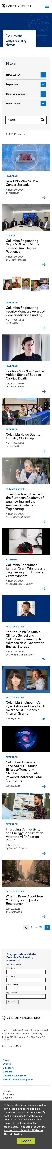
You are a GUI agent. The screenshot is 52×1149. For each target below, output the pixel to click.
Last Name (10, 976)
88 (41, 926)
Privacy (7, 1091)
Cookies (7, 1098)
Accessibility (10, 1094)
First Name (10, 968)
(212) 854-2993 (11, 1046)
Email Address (12, 985)
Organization (11, 993)
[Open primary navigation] (47, 6)
